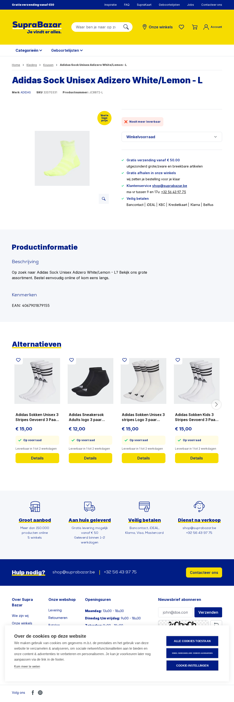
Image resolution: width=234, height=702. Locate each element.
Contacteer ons (211, 4)
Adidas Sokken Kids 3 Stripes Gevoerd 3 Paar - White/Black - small (196, 417)
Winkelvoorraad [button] (140, 137)
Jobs (190, 4)
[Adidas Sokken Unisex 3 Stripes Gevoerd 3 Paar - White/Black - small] (37, 381)
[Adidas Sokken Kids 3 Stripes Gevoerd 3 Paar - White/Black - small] (196, 381)
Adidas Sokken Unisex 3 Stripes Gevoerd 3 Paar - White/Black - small (37, 417)
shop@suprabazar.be (169, 186)
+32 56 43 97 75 (173, 192)
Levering (55, 610)
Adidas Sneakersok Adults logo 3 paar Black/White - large (86, 417)
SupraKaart (144, 4)
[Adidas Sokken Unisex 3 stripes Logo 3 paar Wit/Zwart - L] (143, 381)
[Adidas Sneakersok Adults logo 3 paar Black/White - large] (90, 381)
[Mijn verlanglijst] (182, 27)
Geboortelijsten (169, 4)
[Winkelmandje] (194, 27)
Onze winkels (22, 623)
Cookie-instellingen (192, 665)
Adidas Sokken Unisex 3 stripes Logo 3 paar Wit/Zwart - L (143, 417)
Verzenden (208, 612)
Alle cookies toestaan (192, 641)
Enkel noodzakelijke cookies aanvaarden (192, 653)
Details (37, 458)
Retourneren (57, 618)
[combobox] (95, 27)
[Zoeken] (126, 27)
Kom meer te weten (27, 666)
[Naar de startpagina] (37, 27)
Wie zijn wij (20, 616)
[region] (62, 158)
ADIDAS (26, 92)
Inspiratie (110, 4)
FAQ (127, 4)
